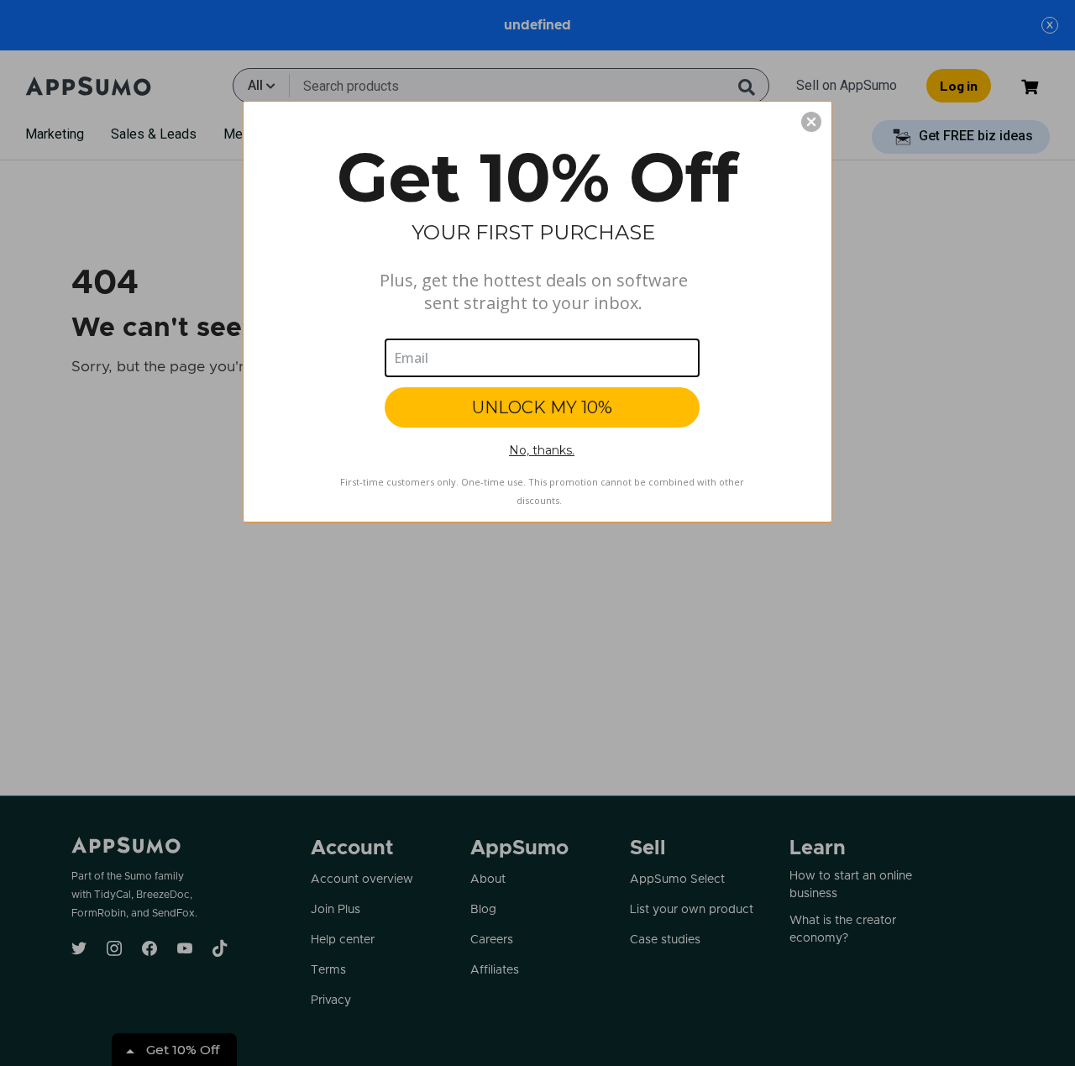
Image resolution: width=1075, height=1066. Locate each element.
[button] (811, 122)
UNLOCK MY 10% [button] (542, 407)
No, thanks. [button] (541, 450)
